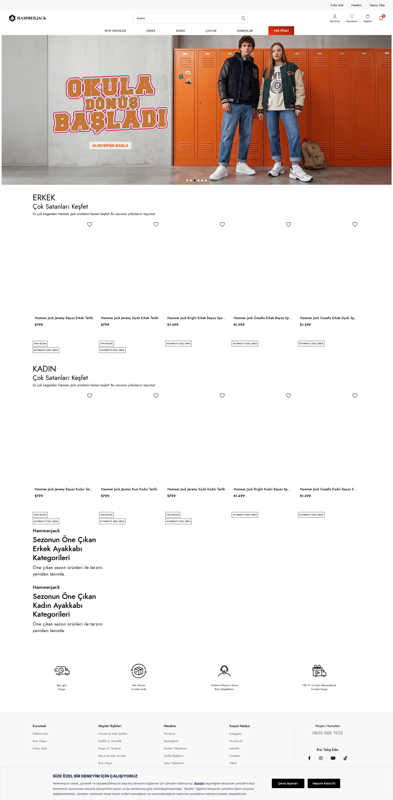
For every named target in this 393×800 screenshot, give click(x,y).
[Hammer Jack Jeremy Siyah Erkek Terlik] (130, 266)
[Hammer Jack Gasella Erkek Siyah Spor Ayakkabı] (329, 266)
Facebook (235, 741)
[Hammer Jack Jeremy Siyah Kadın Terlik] (196, 437)
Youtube (234, 756)
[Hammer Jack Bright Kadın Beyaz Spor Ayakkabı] (263, 437)
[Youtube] (333, 758)
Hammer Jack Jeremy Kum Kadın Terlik (129, 489)
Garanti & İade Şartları (113, 734)
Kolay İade (337, 5)
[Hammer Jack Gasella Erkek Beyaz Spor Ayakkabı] (263, 266)
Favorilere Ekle (89, 224)
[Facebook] (309, 758)
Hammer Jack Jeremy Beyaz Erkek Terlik (64, 318)
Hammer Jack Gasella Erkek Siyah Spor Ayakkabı (329, 318)
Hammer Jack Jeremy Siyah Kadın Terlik (196, 489)
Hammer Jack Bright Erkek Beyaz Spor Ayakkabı (196, 318)
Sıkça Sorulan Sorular (112, 756)
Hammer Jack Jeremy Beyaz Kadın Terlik (64, 489)
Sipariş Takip (377, 5)
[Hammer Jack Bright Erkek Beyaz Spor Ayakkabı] (196, 266)
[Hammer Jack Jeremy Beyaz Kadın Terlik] (64, 437)
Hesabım (356, 5)
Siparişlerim (171, 741)
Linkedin (234, 748)
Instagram (235, 734)
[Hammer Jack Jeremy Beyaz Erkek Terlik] (64, 266)
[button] (187, 180)
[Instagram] (321, 758)
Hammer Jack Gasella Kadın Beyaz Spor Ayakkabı (329, 489)
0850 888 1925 (327, 733)
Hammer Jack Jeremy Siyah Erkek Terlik (129, 318)
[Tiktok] (345, 758)
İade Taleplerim (174, 763)
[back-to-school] (196, 110)
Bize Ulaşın (40, 741)
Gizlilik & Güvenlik (109, 741)
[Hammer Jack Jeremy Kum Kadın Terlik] (130, 437)
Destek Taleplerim (175, 748)
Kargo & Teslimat (109, 748)
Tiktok (233, 763)
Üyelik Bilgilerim (174, 756)
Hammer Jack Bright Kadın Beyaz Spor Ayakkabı (263, 489)
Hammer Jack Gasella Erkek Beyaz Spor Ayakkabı (263, 318)
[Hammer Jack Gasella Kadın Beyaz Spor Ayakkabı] (329, 437)
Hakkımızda (40, 734)
